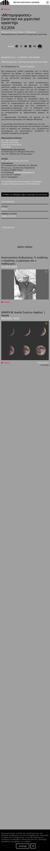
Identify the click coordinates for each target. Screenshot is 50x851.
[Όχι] (33, 846)
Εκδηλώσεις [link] (31, 32)
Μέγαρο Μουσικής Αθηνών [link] (12, 32)
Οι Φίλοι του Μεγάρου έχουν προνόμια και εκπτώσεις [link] (25, 194)
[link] (22, 2)
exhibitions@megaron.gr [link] (24, 172)
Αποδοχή (22, 846)
